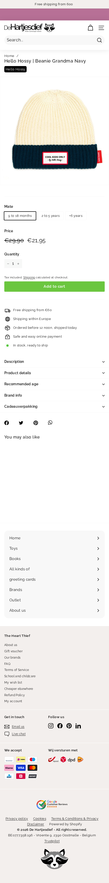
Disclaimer (35, 824)
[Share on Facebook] (9, 423)
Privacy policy (17, 818)
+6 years (75, 216)
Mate (8, 206)
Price (8, 231)
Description (14, 362)
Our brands (12, 657)
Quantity (12, 254)
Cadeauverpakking (21, 406)
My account (13, 701)
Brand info (13, 395)
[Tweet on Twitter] (24, 423)
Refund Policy (14, 695)
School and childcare (20, 676)
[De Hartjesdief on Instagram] (50, 725)
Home (9, 56)
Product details (17, 373)
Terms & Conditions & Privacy (74, 818)
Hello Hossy (15, 69)
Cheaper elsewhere (18, 689)
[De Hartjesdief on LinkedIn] (78, 725)
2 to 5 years (51, 216)
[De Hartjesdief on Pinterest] (69, 725)
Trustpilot (52, 841)
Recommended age (21, 384)
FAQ (7, 664)
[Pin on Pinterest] (38, 423)
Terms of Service (16, 670)
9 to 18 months (20, 216)
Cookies (39, 818)
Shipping (29, 277)
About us (10, 645)
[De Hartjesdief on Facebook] (60, 725)
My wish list (13, 682)
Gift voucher (13, 651)
